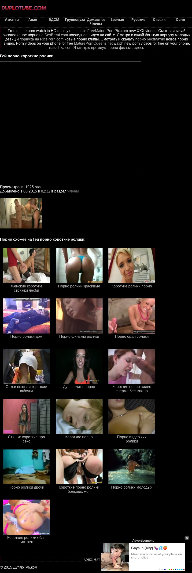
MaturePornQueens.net (93, 43)
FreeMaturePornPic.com (107, 31)
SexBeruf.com (56, 35)
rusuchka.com (60, 48)
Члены (73, 191)
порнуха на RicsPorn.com (41, 39)
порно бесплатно (150, 39)
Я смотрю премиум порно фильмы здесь (108, 48)
